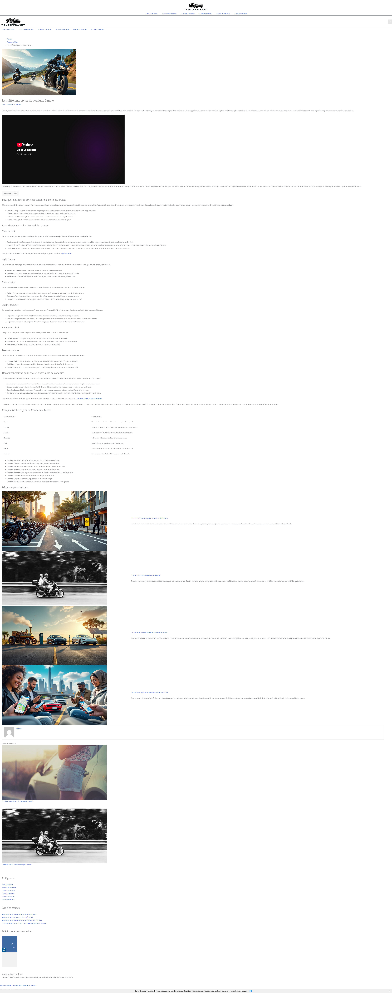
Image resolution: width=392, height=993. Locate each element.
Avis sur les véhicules (9, 887)
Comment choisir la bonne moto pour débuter (145, 575)
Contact (33, 985)
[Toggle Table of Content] (14, 193)
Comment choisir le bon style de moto (89, 398)
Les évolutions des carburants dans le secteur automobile (149, 632)
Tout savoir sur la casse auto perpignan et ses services (19, 914)
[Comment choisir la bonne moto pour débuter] (54, 578)
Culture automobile (8, 896)
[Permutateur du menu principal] (390, 22)
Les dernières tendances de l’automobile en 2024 (17, 801)
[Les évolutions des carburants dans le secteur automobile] (54, 635)
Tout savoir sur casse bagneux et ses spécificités (17, 917)
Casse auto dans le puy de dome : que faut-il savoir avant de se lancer (24, 923)
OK (250, 991)
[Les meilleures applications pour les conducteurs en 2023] (54, 695)
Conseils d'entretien (8, 890)
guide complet (66, 253)
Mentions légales (5, 985)
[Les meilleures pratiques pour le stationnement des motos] (54, 521)
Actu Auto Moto (7, 104)
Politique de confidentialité (21, 985)
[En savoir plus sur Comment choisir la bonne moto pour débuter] (54, 836)
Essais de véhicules (8, 899)
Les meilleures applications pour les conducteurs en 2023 (149, 692)
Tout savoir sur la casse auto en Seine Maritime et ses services (22, 920)
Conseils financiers (8, 893)
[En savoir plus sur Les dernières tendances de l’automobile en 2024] (54, 772)
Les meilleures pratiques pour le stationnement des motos (149, 518)
